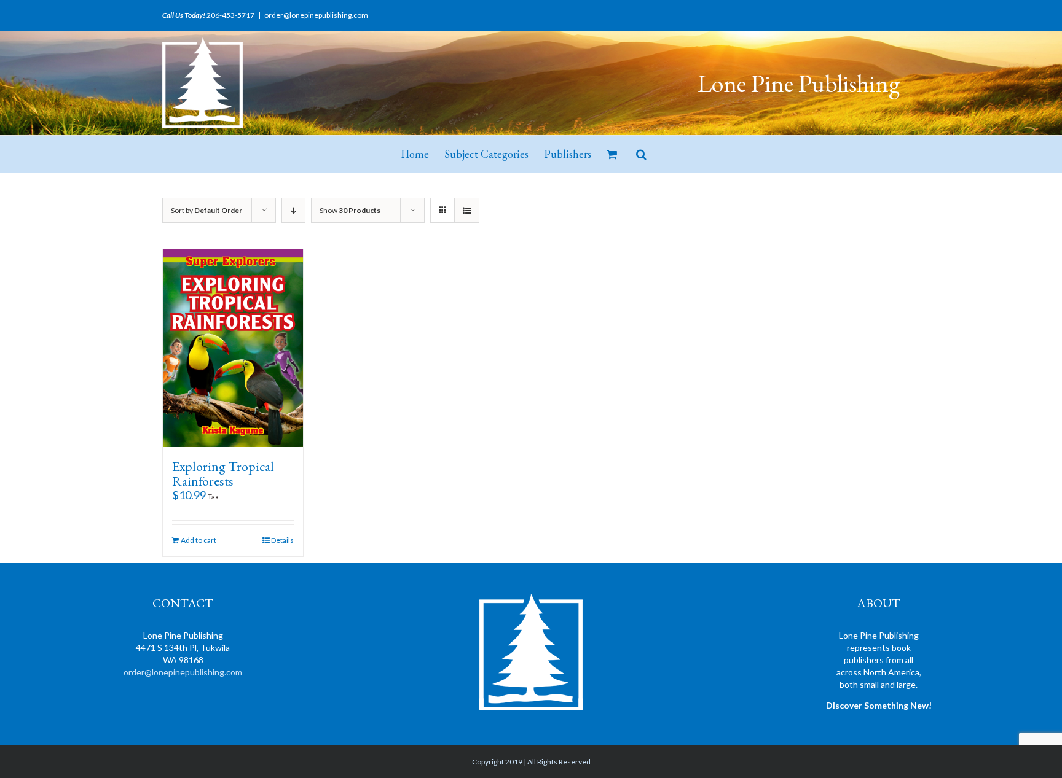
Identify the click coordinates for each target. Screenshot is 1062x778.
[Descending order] (293, 210)
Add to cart (198, 540)
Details (282, 540)
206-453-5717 (230, 15)
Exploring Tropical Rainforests (223, 473)
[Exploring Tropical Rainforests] (233, 348)
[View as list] (467, 210)
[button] (641, 154)
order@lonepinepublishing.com (316, 15)
